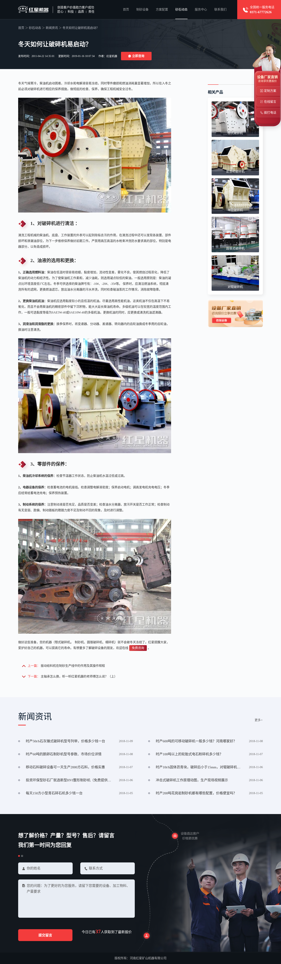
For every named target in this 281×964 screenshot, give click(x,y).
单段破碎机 (235, 210)
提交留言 (45, 935)
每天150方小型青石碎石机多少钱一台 (54, 793)
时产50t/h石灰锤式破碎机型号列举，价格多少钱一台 (65, 741)
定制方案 (270, 90)
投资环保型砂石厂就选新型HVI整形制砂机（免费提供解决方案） (70, 780)
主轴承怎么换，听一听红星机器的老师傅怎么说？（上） (79, 676)
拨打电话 (270, 112)
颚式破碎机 (235, 133)
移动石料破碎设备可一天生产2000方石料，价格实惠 (65, 767)
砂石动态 (181, 9)
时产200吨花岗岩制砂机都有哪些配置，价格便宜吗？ (196, 793)
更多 (259, 720)
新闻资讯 (52, 27)
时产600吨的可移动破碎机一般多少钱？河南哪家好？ (196, 741)
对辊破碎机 (235, 286)
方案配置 (162, 9)
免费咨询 (138, 648)
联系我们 (220, 9)
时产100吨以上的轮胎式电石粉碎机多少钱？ (189, 754)
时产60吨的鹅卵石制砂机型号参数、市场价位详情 (64, 754)
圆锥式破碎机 (235, 248)
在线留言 (270, 101)
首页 (126, 9)
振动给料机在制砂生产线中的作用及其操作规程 (73, 665)
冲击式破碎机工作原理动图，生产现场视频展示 (192, 780)
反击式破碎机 (235, 171)
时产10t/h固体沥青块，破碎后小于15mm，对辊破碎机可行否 (200, 767)
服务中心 (201, 9)
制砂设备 (142, 9)
